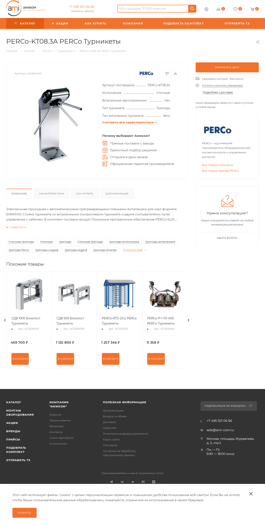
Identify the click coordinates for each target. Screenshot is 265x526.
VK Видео (132, 481)
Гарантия (109, 427)
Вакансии (56, 426)
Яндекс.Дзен (153, 481)
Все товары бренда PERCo (220, 170)
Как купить (84, 193)
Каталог (13, 402)
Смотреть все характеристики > (129, 122)
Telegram (111, 481)
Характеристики (51, 193)
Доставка (109, 422)
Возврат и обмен (115, 416)
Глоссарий (110, 445)
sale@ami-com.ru (220, 430)
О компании (58, 443)
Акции (12, 423)
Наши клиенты (59, 420)
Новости (55, 414)
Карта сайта (111, 439)
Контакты (56, 432)
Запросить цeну (227, 67)
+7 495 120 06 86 (81, 7)
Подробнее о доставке (218, 92)
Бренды (13, 431)
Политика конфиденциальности (125, 433)
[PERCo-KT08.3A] (56, 124)
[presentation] (5, 320)
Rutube (143, 481)
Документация (117, 193)
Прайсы (13, 439)
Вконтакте (122, 481)
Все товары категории (217, 165)
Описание (19, 193)
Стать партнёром (61, 437)
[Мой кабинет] (206, 9)
